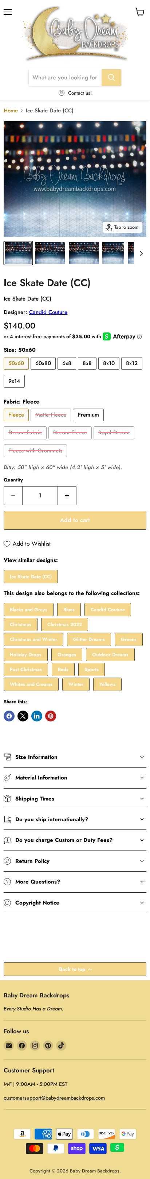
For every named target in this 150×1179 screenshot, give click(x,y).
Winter (75, 684)
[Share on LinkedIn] (36, 716)
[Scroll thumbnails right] (140, 253)
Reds (63, 669)
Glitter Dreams (89, 639)
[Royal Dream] (115, 441)
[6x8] (68, 372)
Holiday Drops (26, 654)
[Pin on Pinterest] (50, 716)
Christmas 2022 (64, 624)
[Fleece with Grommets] (36, 459)
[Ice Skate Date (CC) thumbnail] (18, 253)
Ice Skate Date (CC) (31, 576)
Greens (129, 639)
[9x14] (15, 389)
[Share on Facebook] (9, 716)
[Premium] (89, 423)
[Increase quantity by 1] (67, 495)
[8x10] (109, 372)
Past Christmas (26, 669)
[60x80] (44, 372)
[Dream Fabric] (26, 441)
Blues (69, 609)
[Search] (111, 77)
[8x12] (132, 372)
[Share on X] (22, 716)
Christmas (20, 624)
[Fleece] (17, 423)
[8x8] (88, 372)
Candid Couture (48, 312)
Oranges (67, 654)
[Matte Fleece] (52, 423)
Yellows (107, 684)
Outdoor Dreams (110, 654)
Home (11, 111)
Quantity (13, 480)
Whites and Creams (31, 684)
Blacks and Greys (28, 609)
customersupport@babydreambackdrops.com (54, 1097)
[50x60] (17, 372)
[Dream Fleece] (71, 441)
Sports (91, 669)
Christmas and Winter (33, 639)
